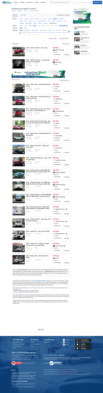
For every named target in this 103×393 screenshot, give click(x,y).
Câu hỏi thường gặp (17, 346)
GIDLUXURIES (84, 51)
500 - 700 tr (43, 30)
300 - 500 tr (35, 30)
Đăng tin (98, 2)
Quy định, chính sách (17, 342)
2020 (52, 25)
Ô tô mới (23, 15)
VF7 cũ (26, 11)
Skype (37, 357)
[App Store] (83, 344)
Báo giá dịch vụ (47, 342)
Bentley (46, 23)
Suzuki (30, 21)
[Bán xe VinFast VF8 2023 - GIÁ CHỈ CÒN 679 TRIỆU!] (18, 259)
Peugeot (22, 23)
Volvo (34, 23)
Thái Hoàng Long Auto (84, 38)
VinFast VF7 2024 (34, 11)
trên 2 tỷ (64, 30)
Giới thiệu (32, 342)
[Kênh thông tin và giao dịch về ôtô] (7, 2)
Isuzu (34, 21)
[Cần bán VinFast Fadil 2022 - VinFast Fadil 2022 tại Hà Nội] (18, 88)
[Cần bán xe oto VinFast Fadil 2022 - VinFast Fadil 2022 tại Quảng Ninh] (18, 137)
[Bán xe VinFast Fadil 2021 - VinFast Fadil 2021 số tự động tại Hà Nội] (18, 100)
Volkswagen (29, 23)
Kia (41, 19)
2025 (30, 25)
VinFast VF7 (22, 292)
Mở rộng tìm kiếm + (64, 38)
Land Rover (59, 21)
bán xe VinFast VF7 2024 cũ (40, 280)
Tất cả (21, 19)
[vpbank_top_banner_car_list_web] (41, 74)
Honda (31, 19)
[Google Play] (83, 348)
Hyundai (37, 19)
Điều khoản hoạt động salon (19, 344)
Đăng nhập (84, 2)
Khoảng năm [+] (63, 25)
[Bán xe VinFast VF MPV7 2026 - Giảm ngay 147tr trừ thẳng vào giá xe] (18, 223)
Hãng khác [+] (52, 23)
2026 (25, 25)
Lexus (49, 21)
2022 (43, 25)
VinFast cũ (19, 11)
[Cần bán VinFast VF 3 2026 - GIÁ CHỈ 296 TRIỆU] (18, 235)
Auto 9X (82, 32)
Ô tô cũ (13, 11)
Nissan (21, 21)
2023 (39, 25)
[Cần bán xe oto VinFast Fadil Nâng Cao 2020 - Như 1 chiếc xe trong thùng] (18, 161)
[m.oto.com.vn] (83, 340)
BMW (53, 21)
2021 (48, 25)
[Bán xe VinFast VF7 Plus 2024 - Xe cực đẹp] (18, 51)
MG (25, 21)
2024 (34, 25)
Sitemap (32, 346)
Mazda (49, 19)
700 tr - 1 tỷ (51, 30)
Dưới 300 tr (27, 30)
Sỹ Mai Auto (83, 45)
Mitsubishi (61, 19)
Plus (26, 28)
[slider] (19, 33)
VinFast (55, 19)
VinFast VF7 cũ (48, 295)
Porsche (40, 23)
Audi (65, 21)
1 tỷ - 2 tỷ (58, 30)
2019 (56, 25)
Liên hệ (14, 348)
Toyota (26, 19)
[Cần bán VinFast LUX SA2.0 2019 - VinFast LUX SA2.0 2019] (18, 149)
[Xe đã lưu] (79, 3)
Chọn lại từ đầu (53, 38)
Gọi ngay (67, 54)
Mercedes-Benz (42, 21)
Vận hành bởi (46, 363)
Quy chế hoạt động (34, 344)
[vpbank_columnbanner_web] (82, 15)
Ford (45, 19)
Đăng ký (90, 2)
